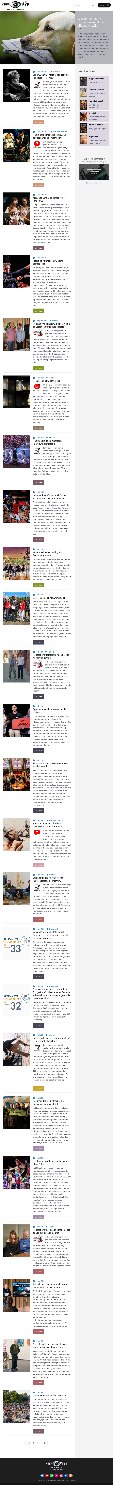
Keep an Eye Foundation (49, 1480)
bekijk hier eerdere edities (94, 183)
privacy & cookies (61, 1480)
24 (45, 1443)
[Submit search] (93, 5)
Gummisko (72, 1480)
